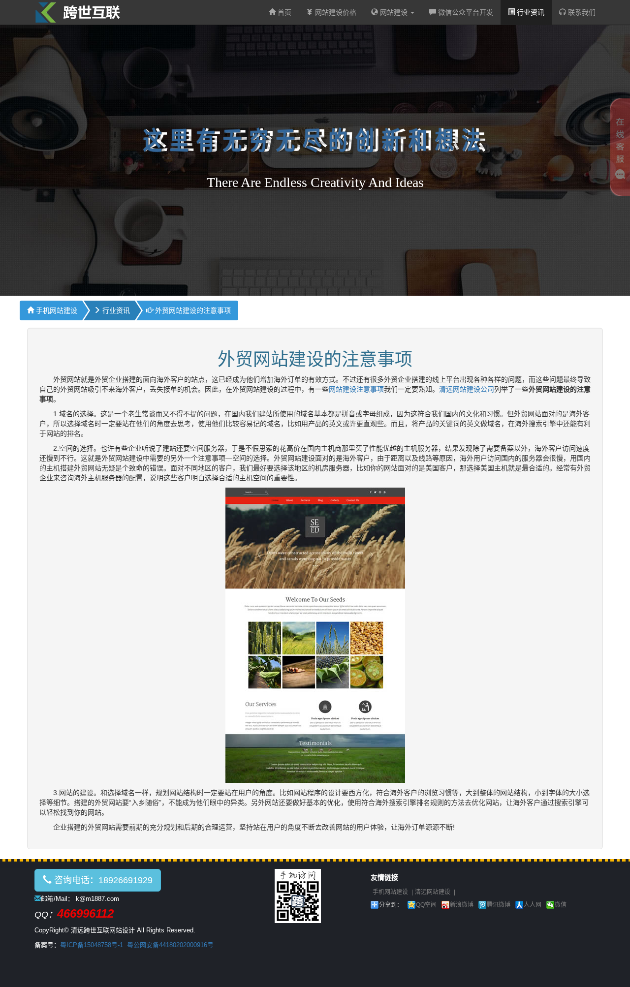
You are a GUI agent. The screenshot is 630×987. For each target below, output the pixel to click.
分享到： (391, 904)
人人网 (532, 904)
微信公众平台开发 (464, 12)
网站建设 (394, 12)
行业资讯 (529, 12)
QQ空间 (426, 904)
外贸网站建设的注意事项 (192, 310)
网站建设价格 (334, 12)
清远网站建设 (432, 892)
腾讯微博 (498, 904)
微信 (561, 904)
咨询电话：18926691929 (102, 880)
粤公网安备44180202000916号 (170, 945)
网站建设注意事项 (356, 389)
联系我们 (581, 12)
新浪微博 (461, 904)
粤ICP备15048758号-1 (91, 945)
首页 (283, 12)
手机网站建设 (55, 310)
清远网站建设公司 (466, 389)
